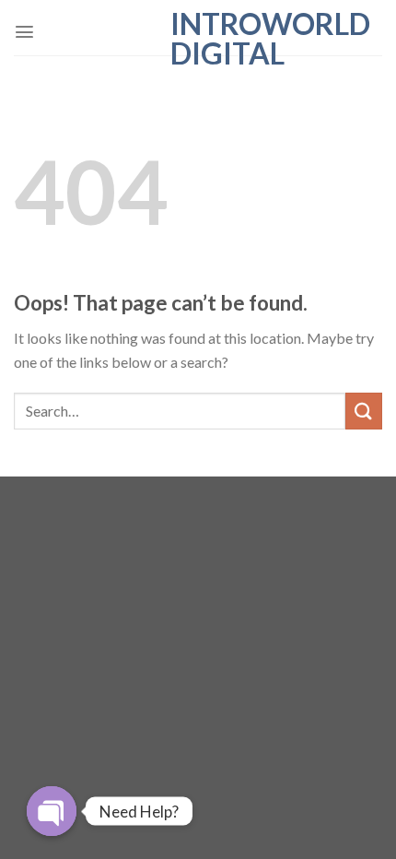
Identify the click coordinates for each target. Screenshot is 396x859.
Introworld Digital (198, 38)
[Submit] (363, 411)
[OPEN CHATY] (51, 811)
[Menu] (24, 31)
